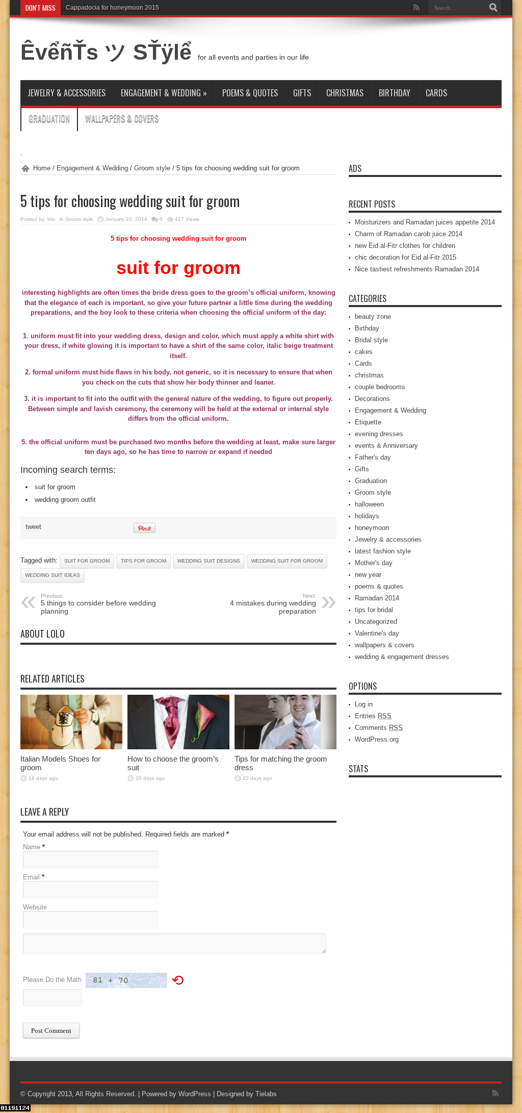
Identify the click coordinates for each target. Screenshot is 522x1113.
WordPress (194, 1094)
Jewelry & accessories (67, 93)
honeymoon (372, 528)
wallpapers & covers (122, 118)
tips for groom (143, 561)
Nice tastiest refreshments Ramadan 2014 (417, 269)
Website (35, 907)
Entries (373, 716)
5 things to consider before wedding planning (98, 604)
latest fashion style (383, 551)
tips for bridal (374, 610)
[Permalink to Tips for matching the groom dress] (285, 747)
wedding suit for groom (287, 561)
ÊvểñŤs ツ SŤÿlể (109, 52)
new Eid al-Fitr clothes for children (405, 245)
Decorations (372, 398)
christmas (344, 93)
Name (31, 847)
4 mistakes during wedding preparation (273, 604)
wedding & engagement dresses (402, 657)
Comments (379, 727)
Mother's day (374, 563)
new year (368, 574)
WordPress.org (377, 739)
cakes (364, 352)
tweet (33, 526)
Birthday (394, 93)
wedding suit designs (208, 561)
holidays (367, 516)
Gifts (302, 93)
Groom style (152, 168)
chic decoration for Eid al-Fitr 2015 (405, 257)
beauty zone (373, 316)
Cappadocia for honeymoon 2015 (112, 7)
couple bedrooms (380, 387)
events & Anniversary (386, 445)
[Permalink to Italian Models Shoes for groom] (71, 747)
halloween (369, 504)
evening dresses (379, 434)
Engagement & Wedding (164, 93)
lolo (51, 219)
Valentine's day (377, 633)
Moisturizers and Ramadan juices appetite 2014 (425, 222)
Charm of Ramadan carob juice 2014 (408, 234)
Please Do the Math (52, 979)
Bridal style (371, 340)
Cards (436, 93)
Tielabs (266, 1094)
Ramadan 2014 (377, 598)
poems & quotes (250, 93)
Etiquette (368, 422)
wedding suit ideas (52, 575)
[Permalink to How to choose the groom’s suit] (178, 747)
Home (41, 168)
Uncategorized (376, 621)
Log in (364, 704)
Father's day (373, 457)
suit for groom (87, 561)
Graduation (49, 118)
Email (31, 877)
